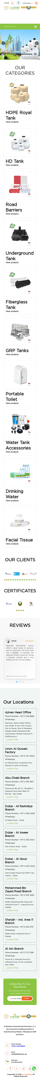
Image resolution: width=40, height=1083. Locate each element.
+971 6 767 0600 (27, 756)
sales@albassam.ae (19, 1054)
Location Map (12, 739)
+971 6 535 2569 (27, 895)
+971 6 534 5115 (26, 927)
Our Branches (16, 1062)
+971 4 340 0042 (27, 866)
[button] (5, 579)
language (26, 3)
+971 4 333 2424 (27, 840)
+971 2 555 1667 (27, 782)
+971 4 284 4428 (27, 813)
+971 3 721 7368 (27, 953)
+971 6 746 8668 (27, 716)
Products (8, 26)
